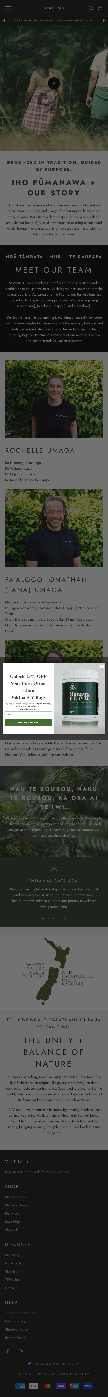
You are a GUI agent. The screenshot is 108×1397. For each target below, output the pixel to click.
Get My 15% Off (28, 722)
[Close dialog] (102, 666)
